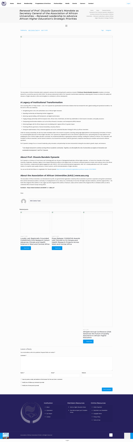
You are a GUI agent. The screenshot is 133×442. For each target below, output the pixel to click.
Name (22, 372)
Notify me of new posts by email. (30, 385)
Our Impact (49, 413)
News (97, 10)
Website (84, 372)
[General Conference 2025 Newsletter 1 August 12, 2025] (128, 436)
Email (53, 372)
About (47, 407)
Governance (49, 410)
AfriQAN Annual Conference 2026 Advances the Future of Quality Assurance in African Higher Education (97, 334)
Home (91, 10)
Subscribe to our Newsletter (100, 410)
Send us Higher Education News (78, 407)
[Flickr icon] (104, 435)
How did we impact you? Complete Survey (78, 411)
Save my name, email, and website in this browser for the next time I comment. (42, 379)
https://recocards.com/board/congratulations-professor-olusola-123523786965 (76, 169)
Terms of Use (96, 420)
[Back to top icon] (111, 435)
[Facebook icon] (99, 435)
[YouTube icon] (102, 435)
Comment (23, 355)
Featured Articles (106, 10)
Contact (48, 417)
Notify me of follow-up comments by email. (33, 382)
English (128, 3)
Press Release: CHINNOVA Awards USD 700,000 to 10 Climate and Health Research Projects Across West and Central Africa (66, 241)
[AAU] (4, 3)
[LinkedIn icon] (105, 435)
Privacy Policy (96, 417)
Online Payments (97, 407)
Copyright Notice (97, 413)
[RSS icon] (107, 435)
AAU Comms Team (33, 30)
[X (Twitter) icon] (100, 435)
